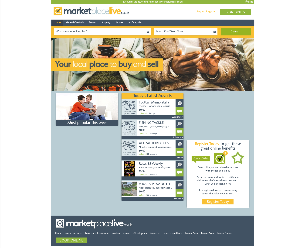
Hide (250, 2)
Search (236, 31)
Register (211, 11)
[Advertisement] (87, 150)
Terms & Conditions (172, 233)
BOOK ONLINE (235, 12)
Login (200, 11)
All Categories (135, 22)
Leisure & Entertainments (97, 233)
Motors (92, 22)
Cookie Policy (207, 233)
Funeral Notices (224, 233)
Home (58, 22)
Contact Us (155, 233)
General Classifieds (75, 22)
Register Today (218, 202)
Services (119, 22)
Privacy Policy (191, 233)
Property (106, 22)
